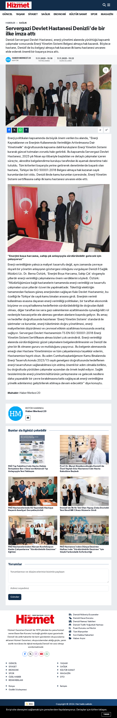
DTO (62, 677)
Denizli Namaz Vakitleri (84, 621)
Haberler (10, 23)
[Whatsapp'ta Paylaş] (20, 130)
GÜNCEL (7, 14)
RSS (31, 704)
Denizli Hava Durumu (83, 618)
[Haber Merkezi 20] (15, 413)
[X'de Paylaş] (14, 130)
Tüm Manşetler (80, 632)
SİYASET (33, 14)
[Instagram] (35, 654)
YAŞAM (20, 14)
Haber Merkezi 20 (35, 411)
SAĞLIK (45, 14)
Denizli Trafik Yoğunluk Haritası (88, 625)
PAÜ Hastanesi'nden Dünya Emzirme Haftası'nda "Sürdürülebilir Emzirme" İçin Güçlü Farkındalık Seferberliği (82, 549)
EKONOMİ (60, 14)
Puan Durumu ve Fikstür (84, 628)
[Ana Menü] (108, 5)
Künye (12, 686)
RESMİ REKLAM (16, 680)
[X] (30, 654)
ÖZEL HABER (15, 677)
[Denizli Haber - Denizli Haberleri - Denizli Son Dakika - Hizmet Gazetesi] (19, 5)
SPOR (94, 14)
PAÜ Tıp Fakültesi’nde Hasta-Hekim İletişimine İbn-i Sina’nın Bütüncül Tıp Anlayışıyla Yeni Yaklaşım (28, 468)
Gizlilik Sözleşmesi (18, 689)
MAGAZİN (107, 14)
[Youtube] (41, 654)
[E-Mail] (27, 417)
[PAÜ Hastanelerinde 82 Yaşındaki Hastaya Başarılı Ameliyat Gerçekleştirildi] (32, 491)
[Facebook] (24, 654)
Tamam (106, 714)
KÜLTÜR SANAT (78, 14)
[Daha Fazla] (26, 130)
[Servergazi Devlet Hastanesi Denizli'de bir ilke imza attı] (59, 95)
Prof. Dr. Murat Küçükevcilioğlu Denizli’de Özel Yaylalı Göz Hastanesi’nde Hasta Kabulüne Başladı (82, 468)
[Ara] (104, 5)
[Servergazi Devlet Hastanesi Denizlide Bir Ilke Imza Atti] (59, 217)
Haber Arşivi (79, 638)
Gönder (14, 597)
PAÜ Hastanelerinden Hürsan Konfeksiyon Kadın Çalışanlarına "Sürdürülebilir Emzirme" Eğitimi (32, 549)
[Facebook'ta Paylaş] (9, 130)
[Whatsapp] (46, 654)
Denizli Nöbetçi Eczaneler (86, 614)
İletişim (63, 686)
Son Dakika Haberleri (83, 635)
